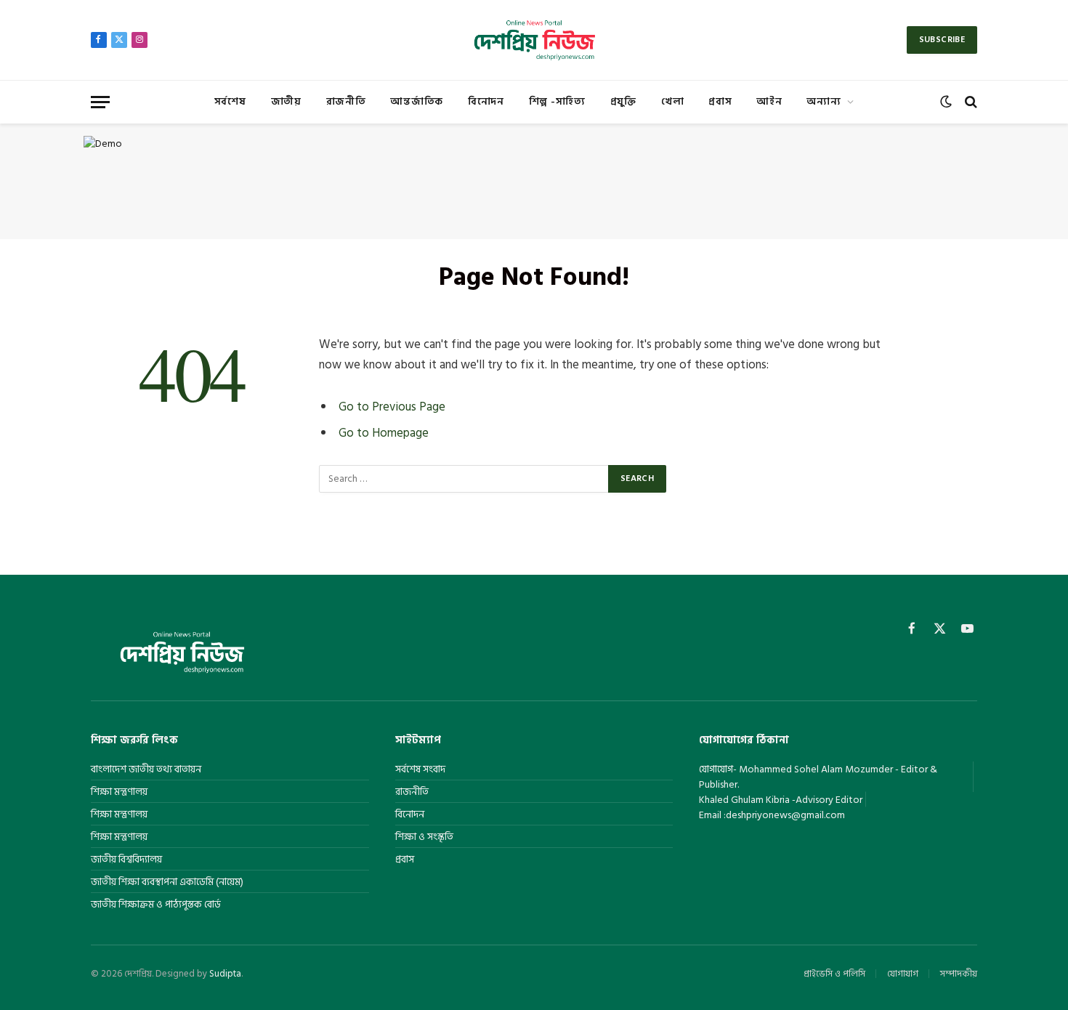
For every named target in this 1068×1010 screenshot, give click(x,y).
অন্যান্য (823, 101)
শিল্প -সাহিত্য (557, 101)
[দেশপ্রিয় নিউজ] (533, 40)
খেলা (672, 101)
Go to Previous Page (392, 406)
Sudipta (225, 974)
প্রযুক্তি (623, 101)
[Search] (969, 102)
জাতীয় (286, 101)
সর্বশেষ (230, 101)
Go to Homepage (384, 433)
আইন (769, 101)
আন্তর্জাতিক (416, 101)
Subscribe (942, 40)
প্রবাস (720, 101)
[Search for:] (464, 479)
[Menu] (100, 102)
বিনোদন (486, 101)
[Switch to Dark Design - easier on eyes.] (945, 101)
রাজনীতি (346, 101)
